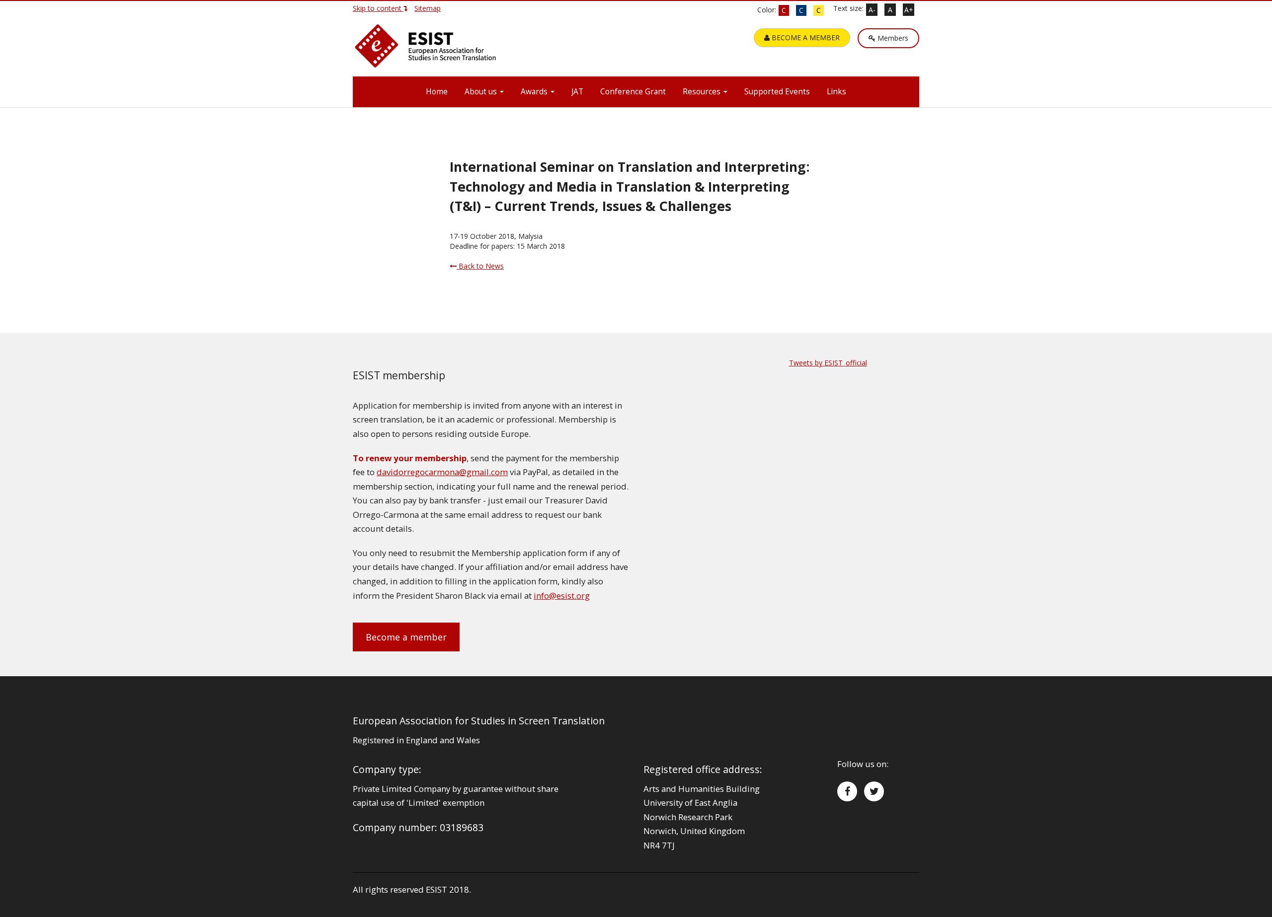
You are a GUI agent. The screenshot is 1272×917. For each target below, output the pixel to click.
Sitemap (427, 8)
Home (437, 91)
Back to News (480, 266)
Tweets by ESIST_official (828, 362)
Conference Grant (633, 91)
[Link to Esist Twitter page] (874, 791)
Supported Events (777, 91)
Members (891, 38)
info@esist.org (562, 595)
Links (836, 91)
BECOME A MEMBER (805, 37)
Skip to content (378, 8)
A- (872, 9)
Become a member (406, 637)
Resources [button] (702, 91)
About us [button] (482, 91)
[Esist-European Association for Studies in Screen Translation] (427, 49)
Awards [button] (535, 91)
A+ (908, 9)
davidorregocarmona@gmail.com (442, 472)
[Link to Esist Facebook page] (847, 791)
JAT (577, 91)
